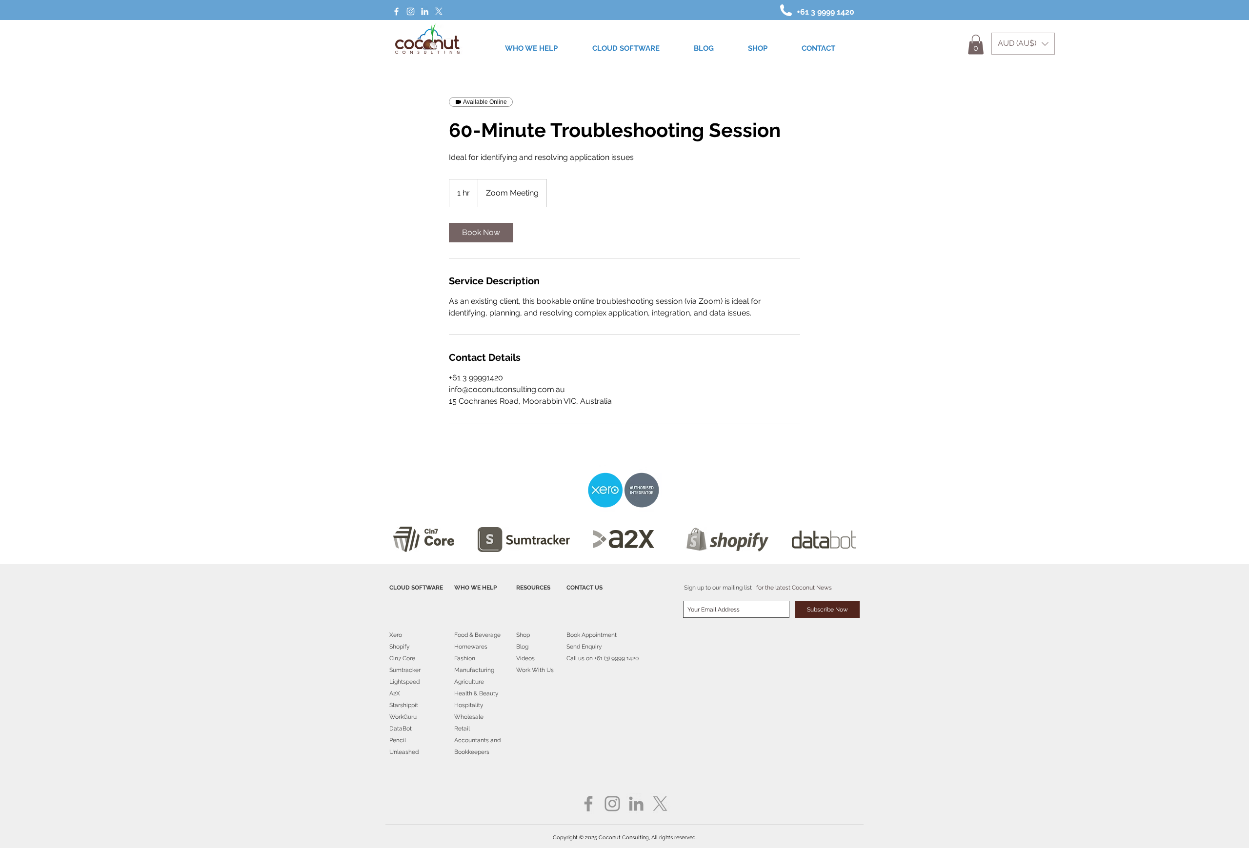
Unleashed (404, 752)
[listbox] (1023, 44)
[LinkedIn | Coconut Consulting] (425, 11)
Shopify (399, 646)
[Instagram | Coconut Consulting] (410, 11)
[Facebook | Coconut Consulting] (396, 11)
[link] (481, 232)
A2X (394, 693)
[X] (439, 11)
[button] (1023, 44)
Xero (395, 634)
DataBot (400, 728)
